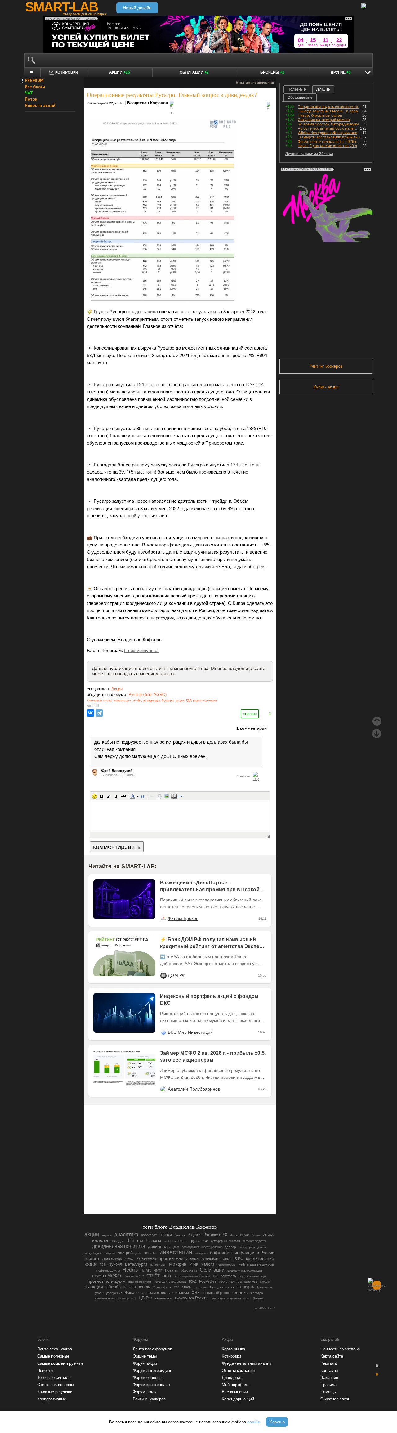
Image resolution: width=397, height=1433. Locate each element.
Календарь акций (238, 1399)
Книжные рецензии (54, 1392)
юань (246, 1298)
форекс (240, 1292)
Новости (45, 1370)
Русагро (168, 700)
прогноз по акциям (106, 1281)
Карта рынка (233, 1349)
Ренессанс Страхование (170, 1281)
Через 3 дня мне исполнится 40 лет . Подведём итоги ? (330, 146)
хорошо (250, 713)
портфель (228, 1276)
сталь (186, 1287)
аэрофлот (149, 1235)
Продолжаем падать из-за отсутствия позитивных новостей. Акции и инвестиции (330, 107)
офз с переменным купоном (192, 1276)
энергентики (234, 1298)
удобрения (114, 1293)
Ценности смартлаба (340, 1349)
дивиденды (151, 700)
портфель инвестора (252, 1276)
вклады (117, 1241)
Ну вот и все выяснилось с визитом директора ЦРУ (329, 128)
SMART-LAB (61, 7)
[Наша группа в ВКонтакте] (190, 1192)
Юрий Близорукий (116, 771)
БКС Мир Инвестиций (190, 1032)
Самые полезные (53, 1356)
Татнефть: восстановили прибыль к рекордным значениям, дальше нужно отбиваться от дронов (331, 137)
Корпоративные (51, 1399)
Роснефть (207, 1281)
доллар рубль (247, 1247)
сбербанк (116, 1286)
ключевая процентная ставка (167, 1258)
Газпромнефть (175, 1241)
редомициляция (205, 700)
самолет (265, 1281)
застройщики (129, 1253)
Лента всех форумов (152, 1349)
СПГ (176, 1287)
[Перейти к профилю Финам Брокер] (163, 918)
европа (110, 1253)
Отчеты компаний (238, 1370)
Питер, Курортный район (320, 115)
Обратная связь (335, 1399)
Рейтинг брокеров (326, 366)
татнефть (245, 1287)
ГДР (188, 700)
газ (140, 1240)
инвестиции (122, 700)
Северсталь (139, 1287)
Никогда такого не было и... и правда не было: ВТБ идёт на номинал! (330, 111)
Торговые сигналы (54, 1377)
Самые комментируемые (60, 1363)
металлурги (136, 1264)
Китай (129, 1259)
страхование (200, 1287)
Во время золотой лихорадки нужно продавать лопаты (331, 124)
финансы (180, 1292)
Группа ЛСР (199, 1241)
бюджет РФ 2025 (263, 1235)
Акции (119, 72)
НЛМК (146, 1270)
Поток (31, 99)
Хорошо (277, 1422)
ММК (193, 1264)
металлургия (158, 1264)
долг (176, 1247)
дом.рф (261, 1247)
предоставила (143, 311)
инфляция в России (254, 1252)
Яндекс (258, 1298)
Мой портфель (235, 1384)
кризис (91, 1264)
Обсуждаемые (300, 97)
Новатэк (171, 1270)
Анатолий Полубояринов (194, 1088)
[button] (94, 796)
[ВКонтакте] (90, 713)
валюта (100, 1240)
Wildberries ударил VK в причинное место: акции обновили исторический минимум (330, 133)
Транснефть (265, 1287)
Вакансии (329, 1377)
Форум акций (145, 1363)
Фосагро (256, 1293)
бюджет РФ (216, 1234)
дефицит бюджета (254, 1241)
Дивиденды (232, 1377)
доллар (230, 1247)
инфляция (221, 1252)
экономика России (191, 1298)
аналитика (126, 1234)
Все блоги (35, 86)
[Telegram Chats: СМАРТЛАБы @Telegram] (148, 1192)
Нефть (130, 1269)
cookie (253, 1422)
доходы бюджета (93, 1253)
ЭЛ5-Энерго (218, 1298)
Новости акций (40, 105)
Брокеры (272, 72)
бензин (180, 1235)
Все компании (235, 1392)
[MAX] (169, 1192)
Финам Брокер (183, 918)
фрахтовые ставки (105, 1298)
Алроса (107, 1235)
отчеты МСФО (106, 1275)
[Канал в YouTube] (212, 1192)
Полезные (297, 89)
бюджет (195, 1235)
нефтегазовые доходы (256, 1264)
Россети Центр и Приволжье (238, 1281)
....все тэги (265, 1307)
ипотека (91, 1258)
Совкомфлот (162, 1287)
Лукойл (115, 1264)
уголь (99, 1293)
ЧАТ (29, 93)
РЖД (192, 1281)
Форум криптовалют (152, 1384)
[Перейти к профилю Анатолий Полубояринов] (163, 1089)
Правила (328, 1384)
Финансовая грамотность (147, 1293)
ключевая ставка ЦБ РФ (222, 1259)
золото (150, 1253)
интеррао (201, 1253)
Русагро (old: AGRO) (147, 694)
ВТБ (130, 1240)
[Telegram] (99, 713)
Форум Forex (145, 1392)
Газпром (153, 1240)
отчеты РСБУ (134, 1276)
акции (180, 700)
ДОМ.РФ (177, 975)
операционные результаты (244, 1270)
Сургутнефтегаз (222, 1287)
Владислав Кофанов (147, 103)
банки (165, 1234)
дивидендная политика (118, 1246)
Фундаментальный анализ (246, 1363)
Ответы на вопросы (55, 1384)
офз (167, 1275)
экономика (163, 1298)
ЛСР (103, 1264)
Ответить (243, 776)
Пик (215, 1276)
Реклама (328, 1363)
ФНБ (196, 1292)
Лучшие (323, 89)
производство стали (139, 1281)
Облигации (194, 72)
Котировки (231, 1356)
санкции (94, 1286)
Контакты (329, 1370)
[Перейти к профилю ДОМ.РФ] (163, 975)
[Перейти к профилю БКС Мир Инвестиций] (163, 1032)
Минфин (177, 1264)
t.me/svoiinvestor (141, 650)
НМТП (158, 1270)
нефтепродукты (108, 1270)
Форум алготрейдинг (152, 1370)
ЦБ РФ (145, 1297)
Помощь (328, 1392)
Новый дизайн (137, 7)
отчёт (137, 700)
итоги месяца (112, 1259)
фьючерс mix (127, 1298)
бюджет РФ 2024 (239, 1235)
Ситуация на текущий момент (324, 120)
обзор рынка (189, 1270)
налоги (207, 1264)
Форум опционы (147, 1377)
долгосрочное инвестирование (202, 1247)
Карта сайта (331, 1356)
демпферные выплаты (225, 1241)
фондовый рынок (216, 1293)
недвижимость (226, 1264)
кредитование (260, 1258)
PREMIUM (34, 80)
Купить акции (326, 387)
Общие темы (145, 1356)
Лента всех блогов (54, 1349)
